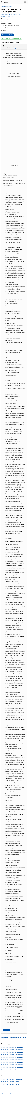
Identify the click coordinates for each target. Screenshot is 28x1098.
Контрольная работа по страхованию (11, 1079)
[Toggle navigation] (25, 2)
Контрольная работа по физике (10, 1084)
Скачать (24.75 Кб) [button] (7, 35)
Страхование (9, 6)
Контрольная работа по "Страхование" (12, 1069)
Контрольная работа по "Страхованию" (12, 1047)
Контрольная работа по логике (10, 1081)
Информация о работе (13, 1038)
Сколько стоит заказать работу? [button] (11, 38)
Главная (3, 6)
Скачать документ (15, 48)
